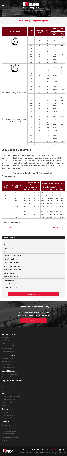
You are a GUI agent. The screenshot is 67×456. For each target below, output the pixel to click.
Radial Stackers (7, 348)
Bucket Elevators (9, 371)
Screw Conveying (9, 355)
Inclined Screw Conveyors (13, 284)
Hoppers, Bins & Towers (12, 381)
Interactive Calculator (11, 287)
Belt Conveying (8, 334)
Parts (4, 393)
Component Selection (11, 262)
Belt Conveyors (7, 337)
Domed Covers (7, 402)
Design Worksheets (8, 418)
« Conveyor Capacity (9, 227)
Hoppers (5, 384)
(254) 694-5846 (7, 441)
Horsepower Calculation (12, 270)
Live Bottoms (6, 364)
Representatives (7, 425)
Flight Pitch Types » (58, 227)
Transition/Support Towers (11, 390)
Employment (6, 428)
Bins (3, 387)
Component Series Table (12, 266)
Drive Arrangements (11, 277)
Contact (5, 422)
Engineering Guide (8, 415)
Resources (6, 409)
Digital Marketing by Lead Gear (54, 453)
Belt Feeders (6, 340)
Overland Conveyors (9, 351)
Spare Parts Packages (9, 399)
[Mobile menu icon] (3, 6)
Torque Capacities (10, 273)
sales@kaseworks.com (10, 437)
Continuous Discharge (9, 377)
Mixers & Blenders (8, 367)
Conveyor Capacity (10, 252)
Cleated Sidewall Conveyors (11, 346)
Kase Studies (6, 412)
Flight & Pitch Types (10, 259)
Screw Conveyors (8, 358)
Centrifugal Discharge (9, 374)
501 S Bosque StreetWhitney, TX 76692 (9, 432)
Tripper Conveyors (8, 343)
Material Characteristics (12, 245)
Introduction (8, 241)
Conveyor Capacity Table (12, 255)
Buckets (4, 405)
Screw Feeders (9, 280)
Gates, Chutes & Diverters (11, 397)
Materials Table (9, 248)
